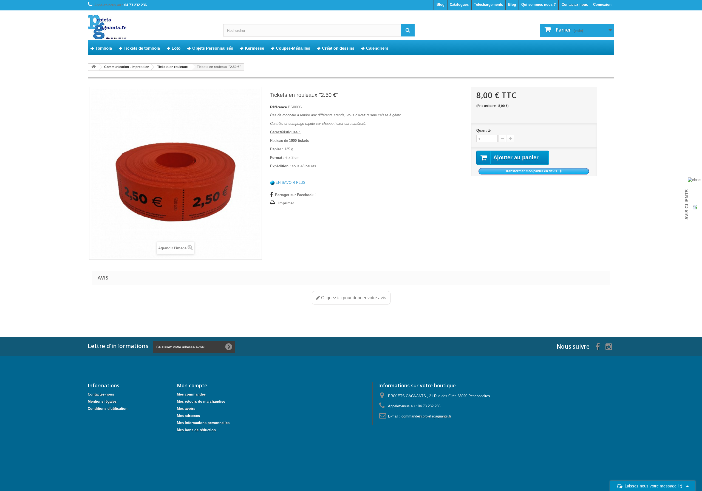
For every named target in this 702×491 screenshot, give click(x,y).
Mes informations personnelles (203, 423)
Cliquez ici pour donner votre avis (353, 297)
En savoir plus (290, 182)
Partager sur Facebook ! (295, 195)
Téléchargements (488, 4)
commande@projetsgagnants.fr (426, 416)
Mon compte (192, 385)
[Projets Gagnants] (151, 27)
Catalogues (459, 4)
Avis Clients (686, 204)
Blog (512, 4)
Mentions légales (102, 401)
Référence (278, 107)
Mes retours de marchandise (201, 401)
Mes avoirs (186, 409)
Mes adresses (188, 416)
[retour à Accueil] (93, 67)
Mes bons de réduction (196, 430)
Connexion (602, 4)
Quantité (483, 130)
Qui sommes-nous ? (538, 4)
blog (441, 4)
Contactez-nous (575, 4)
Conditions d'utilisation (108, 409)
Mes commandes (191, 394)
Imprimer (286, 203)
